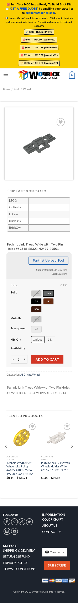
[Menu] (5, 75)
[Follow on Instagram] (14, 521)
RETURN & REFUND (16, 556)
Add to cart (47, 359)
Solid (14, 292)
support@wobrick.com (40, 12)
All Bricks (25, 374)
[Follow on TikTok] (22, 521)
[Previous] (6, 454)
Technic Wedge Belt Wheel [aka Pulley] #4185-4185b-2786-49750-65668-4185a (19, 468)
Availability (18, 348)
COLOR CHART (52, 519)
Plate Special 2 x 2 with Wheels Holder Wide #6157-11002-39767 (55, 466)
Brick (17, 89)
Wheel (27, 89)
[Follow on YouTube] (14, 531)
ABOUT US (49, 525)
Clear (63, 285)
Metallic (16, 318)
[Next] (72, 454)
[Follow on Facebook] (7, 521)
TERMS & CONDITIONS (19, 569)
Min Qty (16, 339)
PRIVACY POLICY (15, 563)
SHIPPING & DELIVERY (19, 550)
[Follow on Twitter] (29, 521)
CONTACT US (51, 532)
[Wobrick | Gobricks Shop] (39, 75)
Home (6, 89)
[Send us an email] (7, 531)
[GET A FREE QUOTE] (24, 8)
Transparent (19, 328)
